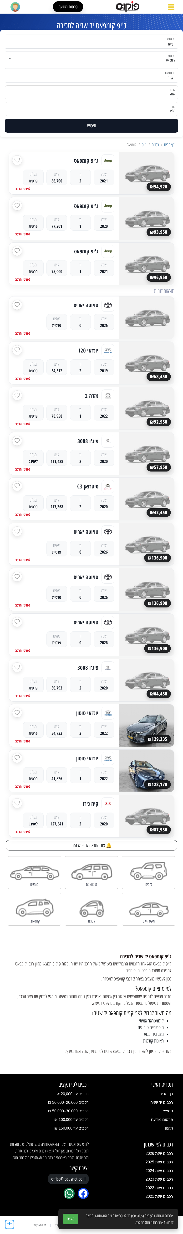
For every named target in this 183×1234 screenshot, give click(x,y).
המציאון (167, 1111)
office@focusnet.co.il (68, 1179)
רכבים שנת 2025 (159, 1162)
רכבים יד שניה (161, 1102)
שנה (172, 94)
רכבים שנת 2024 (159, 1171)
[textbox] (94, 78)
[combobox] (94, 41)
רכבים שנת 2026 (159, 1153)
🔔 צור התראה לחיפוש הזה (91, 845)
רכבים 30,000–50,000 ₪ (68, 1111)
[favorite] (17, 160)
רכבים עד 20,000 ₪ (72, 1094)
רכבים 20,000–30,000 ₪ (68, 1102)
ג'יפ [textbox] (170, 44)
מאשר (70, 1219)
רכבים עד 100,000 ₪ (71, 1120)
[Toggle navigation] (171, 6)
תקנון (169, 1128)
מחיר (172, 111)
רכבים (155, 144)
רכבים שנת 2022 (159, 1188)
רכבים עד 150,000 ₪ (71, 1128)
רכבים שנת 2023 (159, 1179)
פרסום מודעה (68, 7)
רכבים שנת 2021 (159, 1196)
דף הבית (169, 144)
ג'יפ (144, 144)
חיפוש (91, 126)
